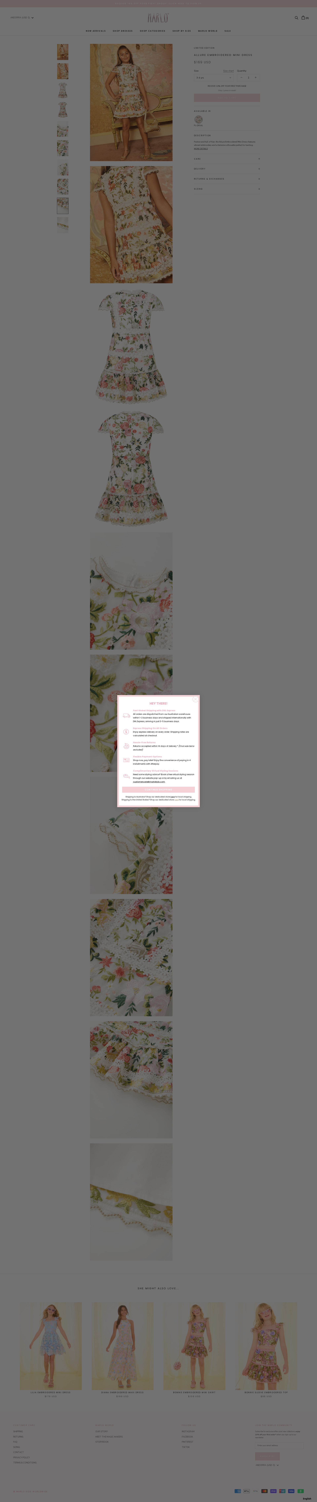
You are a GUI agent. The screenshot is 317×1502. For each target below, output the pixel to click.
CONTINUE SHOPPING (158, 789)
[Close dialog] (195, 699)
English (307, 1498)
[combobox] (307, 1498)
